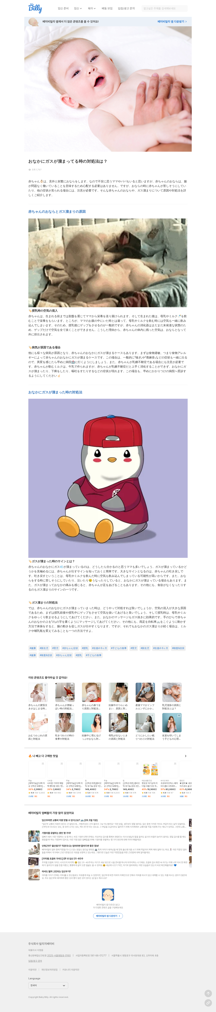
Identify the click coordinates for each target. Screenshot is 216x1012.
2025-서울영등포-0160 (59, 955)
